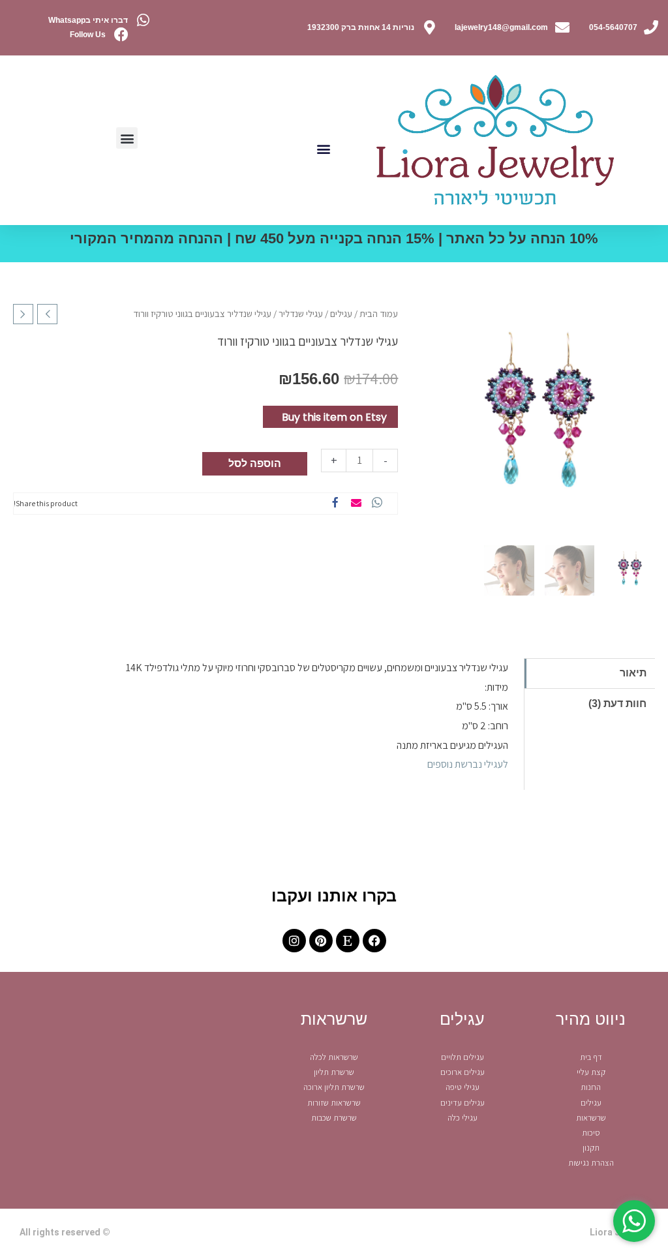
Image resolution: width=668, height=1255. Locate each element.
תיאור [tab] (633, 672)
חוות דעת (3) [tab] (617, 703)
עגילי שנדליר (301, 313)
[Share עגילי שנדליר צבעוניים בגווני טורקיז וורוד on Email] (356, 503)
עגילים (341, 313)
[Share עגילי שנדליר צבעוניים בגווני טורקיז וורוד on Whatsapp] (377, 503)
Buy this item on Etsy (334, 417)
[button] (323, 148)
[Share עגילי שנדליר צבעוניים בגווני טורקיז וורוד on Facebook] (335, 503)
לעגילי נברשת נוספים (467, 764)
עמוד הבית (378, 313)
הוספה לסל (254, 463)
